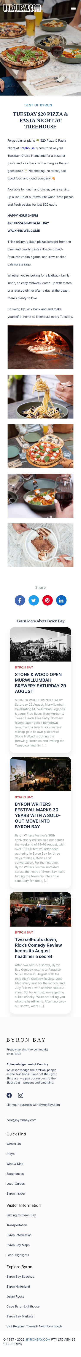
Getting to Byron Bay (21, 1215)
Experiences (15, 1173)
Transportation (16, 1225)
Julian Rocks (15, 1296)
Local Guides (15, 1183)
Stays (10, 1154)
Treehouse (27, 148)
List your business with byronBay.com (33, 1104)
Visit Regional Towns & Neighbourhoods (34, 1326)
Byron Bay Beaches (20, 1276)
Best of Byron (38, 105)
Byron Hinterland (18, 1286)
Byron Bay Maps (18, 1245)
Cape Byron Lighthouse (23, 1306)
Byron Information (19, 1235)
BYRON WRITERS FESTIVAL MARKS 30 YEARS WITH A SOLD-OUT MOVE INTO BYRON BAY (38, 815)
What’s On (13, 1144)
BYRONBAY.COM (38, 1339)
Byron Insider (15, 1193)
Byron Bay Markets (19, 1316)
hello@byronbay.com (21, 1120)
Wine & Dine (14, 1163)
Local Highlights (17, 1255)
